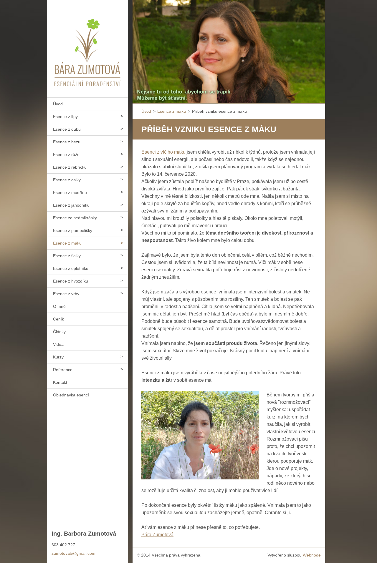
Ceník (58, 319)
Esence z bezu (66, 141)
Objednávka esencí (71, 395)
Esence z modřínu (70, 192)
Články (59, 331)
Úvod (58, 104)
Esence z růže (66, 154)
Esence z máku (67, 243)
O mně (59, 306)
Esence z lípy (65, 116)
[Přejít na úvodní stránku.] (87, 45)
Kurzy (58, 357)
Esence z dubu (67, 129)
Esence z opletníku (70, 268)
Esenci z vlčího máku (163, 152)
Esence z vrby (66, 293)
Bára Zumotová (157, 534)
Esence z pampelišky (72, 230)
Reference (62, 369)
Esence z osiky (67, 179)
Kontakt (60, 382)
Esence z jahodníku (71, 205)
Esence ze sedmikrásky (75, 217)
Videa (58, 344)
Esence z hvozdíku (70, 281)
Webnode (312, 555)
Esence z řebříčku (70, 167)
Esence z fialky (67, 255)
